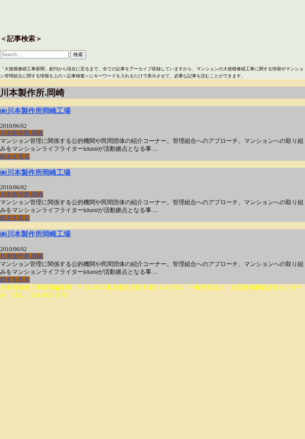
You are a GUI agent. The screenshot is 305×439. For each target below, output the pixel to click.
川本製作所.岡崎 (21, 133)
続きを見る (15, 156)
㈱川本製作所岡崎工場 (35, 111)
